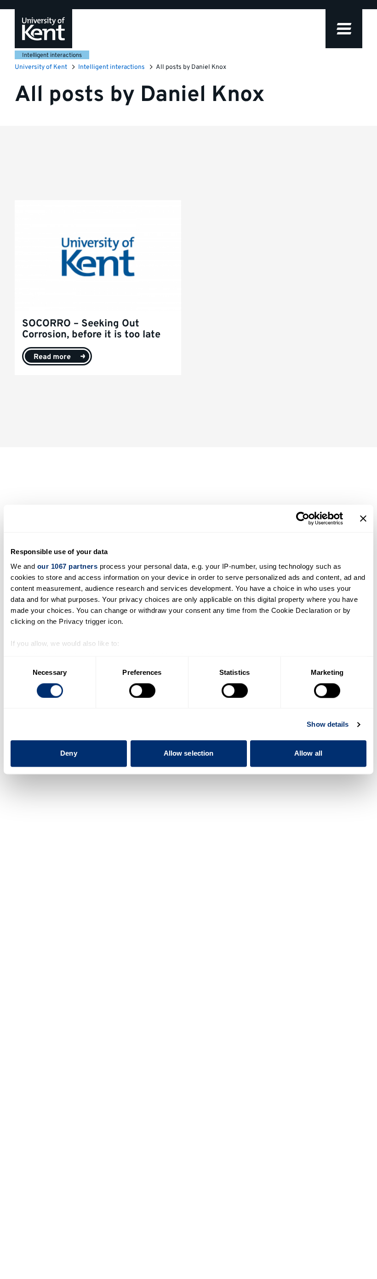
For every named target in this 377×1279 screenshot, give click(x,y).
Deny (68, 753)
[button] (344, 28)
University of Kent (41, 67)
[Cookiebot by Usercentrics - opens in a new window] (303, 518)
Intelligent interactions (52, 55)
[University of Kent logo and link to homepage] (43, 28)
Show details (327, 724)
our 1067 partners (67, 566)
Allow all (308, 753)
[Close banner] (363, 518)
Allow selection (189, 753)
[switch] (142, 690)
